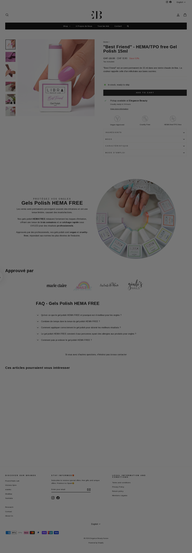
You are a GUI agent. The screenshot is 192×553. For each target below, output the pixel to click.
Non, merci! (112, 307)
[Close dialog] (143, 243)
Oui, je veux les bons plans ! (113, 294)
